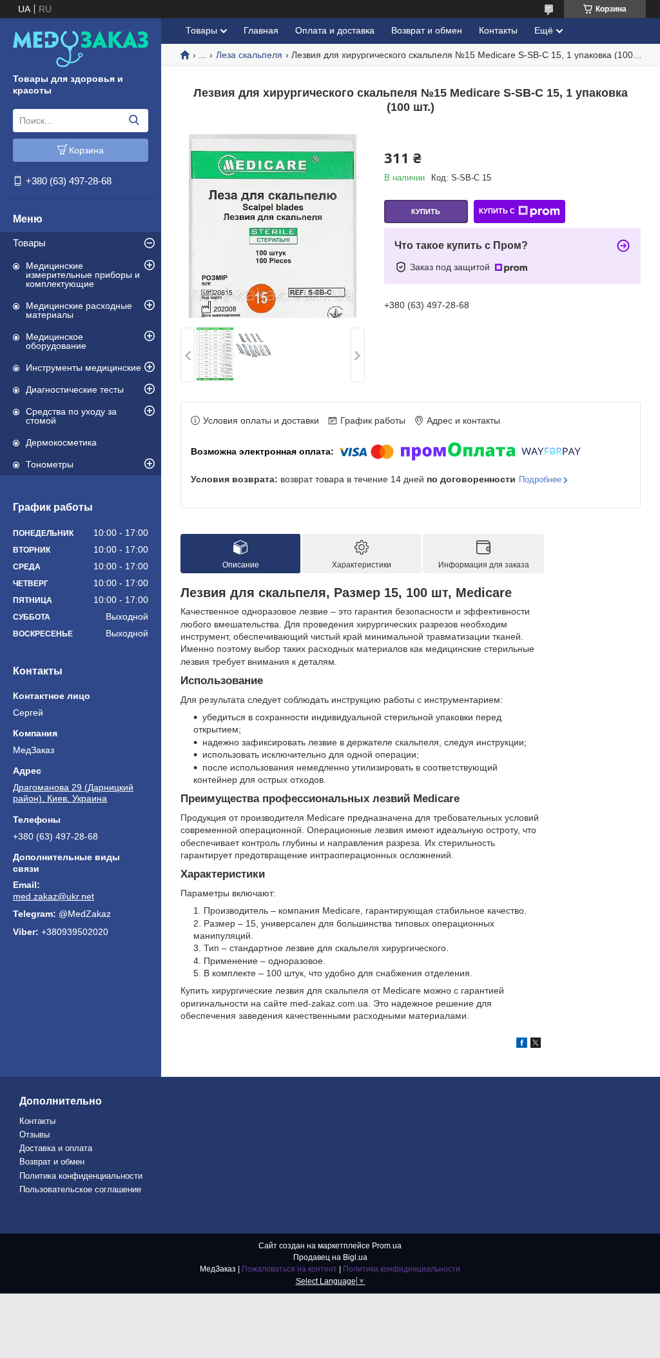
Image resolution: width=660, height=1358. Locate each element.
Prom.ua (387, 1245)
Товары (29, 242)
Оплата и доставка (334, 30)
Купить (425, 211)
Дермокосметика (61, 442)
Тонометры (49, 464)
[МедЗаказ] (80, 48)
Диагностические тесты (75, 389)
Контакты (498, 30)
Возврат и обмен (426, 30)
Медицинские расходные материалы (79, 310)
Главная (261, 30)
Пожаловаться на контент (289, 1269)
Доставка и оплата (55, 1148)
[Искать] (133, 120)
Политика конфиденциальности (80, 1176)
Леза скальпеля (249, 54)
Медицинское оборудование (56, 341)
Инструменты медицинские (83, 367)
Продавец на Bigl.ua (330, 1257)
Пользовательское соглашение (80, 1189)
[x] (535, 1044)
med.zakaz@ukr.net (53, 896)
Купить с (497, 211)
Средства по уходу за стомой (71, 416)
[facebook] (521, 1044)
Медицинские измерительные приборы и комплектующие (83, 275)
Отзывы (34, 1134)
